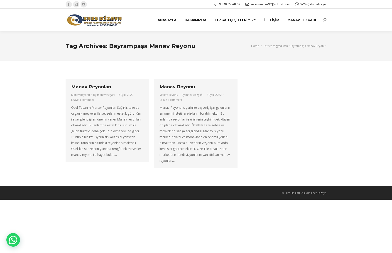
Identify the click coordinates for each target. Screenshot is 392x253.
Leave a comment (82, 100)
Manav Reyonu (80, 95)
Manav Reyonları (91, 86)
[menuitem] (167, 20)
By (104, 95)
